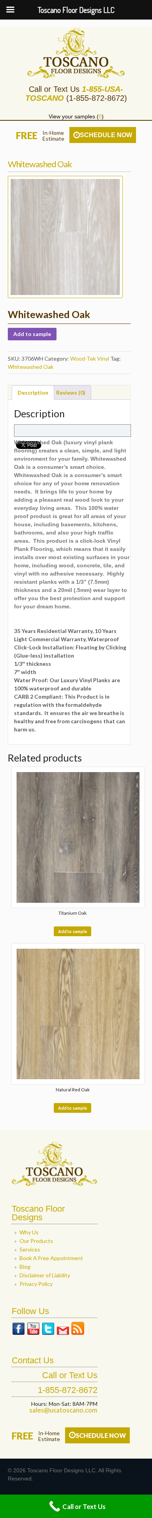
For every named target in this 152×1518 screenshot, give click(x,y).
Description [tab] (33, 392)
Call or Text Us (69, 1375)
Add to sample (32, 334)
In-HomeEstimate (53, 135)
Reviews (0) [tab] (70, 392)
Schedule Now (106, 135)
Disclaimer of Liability (44, 1275)
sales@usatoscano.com (63, 1410)
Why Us (29, 1232)
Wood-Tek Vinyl (89, 358)
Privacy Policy (36, 1283)
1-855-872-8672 (67, 1390)
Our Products (36, 1240)
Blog (24, 1266)
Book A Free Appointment (51, 1258)
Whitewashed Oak (30, 366)
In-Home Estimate (49, 1436)
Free (26, 135)
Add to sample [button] (72, 931)
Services (29, 1249)
